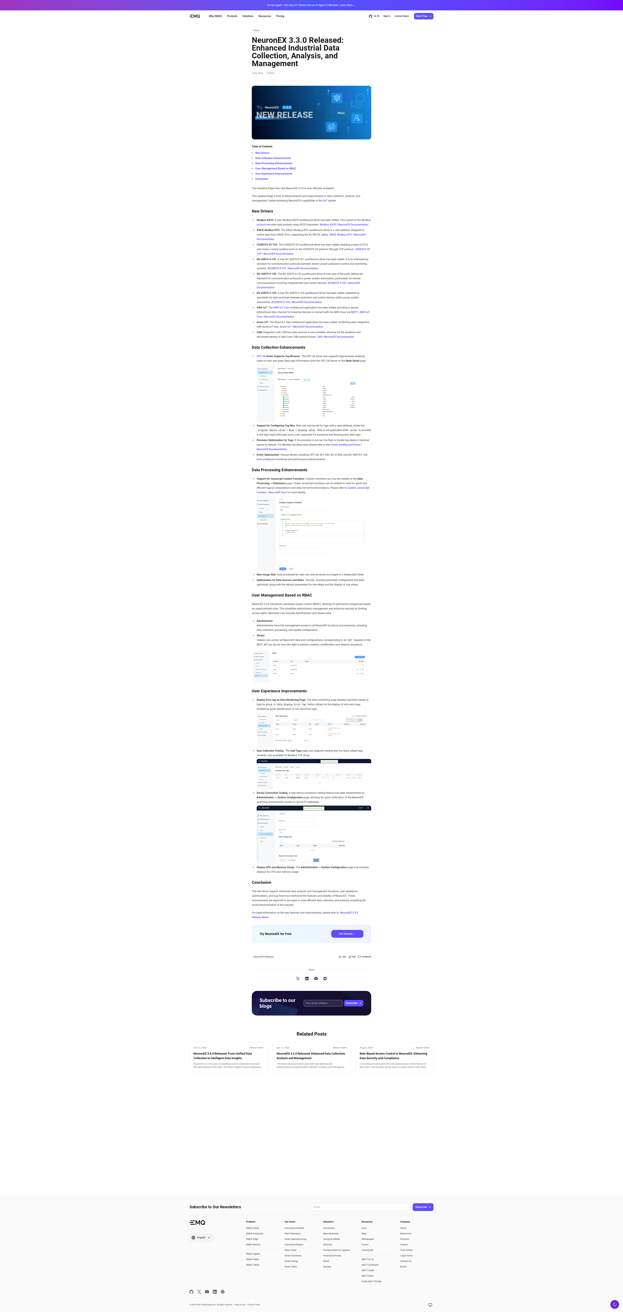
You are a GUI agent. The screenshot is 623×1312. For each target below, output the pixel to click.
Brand (403, 1266)
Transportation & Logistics (336, 1250)
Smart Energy (291, 1261)
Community (367, 1250)
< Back (255, 30)
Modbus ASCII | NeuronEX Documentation (344, 224)
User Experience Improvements (273, 173)
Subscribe (352, 1003)
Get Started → (347, 933)
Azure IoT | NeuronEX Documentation (301, 326)
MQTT (354, 312)
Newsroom (405, 1233)
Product (270, 73)
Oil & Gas (327, 1244)
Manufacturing (330, 1233)
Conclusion (261, 178)
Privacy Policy (253, 1305)
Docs (364, 1228)
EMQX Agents (253, 1254)
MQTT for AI (368, 1259)
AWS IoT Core (281, 307)
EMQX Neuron (253, 1244)
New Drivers (262, 152)
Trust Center (406, 1250)
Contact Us (405, 1261)
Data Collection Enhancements (273, 158)
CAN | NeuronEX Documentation (335, 336)
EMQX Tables (252, 1265)
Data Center (291, 1250)
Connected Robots (294, 1244)
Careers (404, 1244)
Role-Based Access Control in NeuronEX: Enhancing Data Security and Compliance (393, 1056)
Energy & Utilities (331, 1239)
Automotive (329, 1228)
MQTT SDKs (368, 1276)
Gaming (327, 1266)
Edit (354, 956)
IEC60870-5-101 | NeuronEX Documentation (293, 268)
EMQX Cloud (252, 1228)
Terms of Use (239, 1305)
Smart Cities (291, 1266)
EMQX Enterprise (254, 1233)
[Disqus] (311, 1134)
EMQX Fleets (252, 1259)
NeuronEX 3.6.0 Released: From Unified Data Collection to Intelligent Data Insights (223, 1056)
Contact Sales (402, 16)
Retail (326, 1261)
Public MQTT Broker (372, 1281)
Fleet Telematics (293, 1233)
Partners (404, 1239)
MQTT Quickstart (370, 1265)
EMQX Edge (252, 1239)
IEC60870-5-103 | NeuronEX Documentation (296, 302)
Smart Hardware (293, 1255)
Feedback (366, 956)
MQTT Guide (368, 1270)
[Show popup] (430, 1305)
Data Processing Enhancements (273, 163)
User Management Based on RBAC (275, 168)
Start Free (422, 16)
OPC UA (261, 356)
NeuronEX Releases (263, 956)
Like (344, 956)
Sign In (386, 16)
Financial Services (332, 1255)
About (403, 1228)
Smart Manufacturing (295, 1239)
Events (365, 1244)
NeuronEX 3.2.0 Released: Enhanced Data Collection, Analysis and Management (311, 1056)
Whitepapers (368, 1239)
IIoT (325, 200)
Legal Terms (406, 1255)
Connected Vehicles (294, 1228)
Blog (364, 1233)
